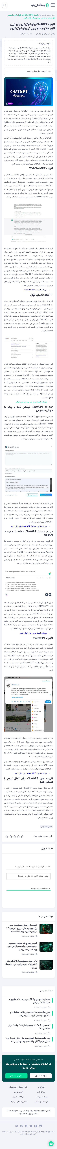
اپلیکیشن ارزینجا (41, 1097)
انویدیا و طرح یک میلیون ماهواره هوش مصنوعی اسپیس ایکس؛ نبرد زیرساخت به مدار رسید (22, 946)
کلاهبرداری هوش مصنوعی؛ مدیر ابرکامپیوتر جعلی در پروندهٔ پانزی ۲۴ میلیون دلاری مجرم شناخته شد (21, 928)
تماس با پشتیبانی (16, 1075)
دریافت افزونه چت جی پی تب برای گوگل (31, 402)
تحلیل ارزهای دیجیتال (18, 1101)
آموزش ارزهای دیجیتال (43, 34)
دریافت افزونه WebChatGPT (35, 290)
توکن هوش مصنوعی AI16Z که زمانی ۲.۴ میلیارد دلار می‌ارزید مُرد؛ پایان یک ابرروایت (21, 964)
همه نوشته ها (45, 15)
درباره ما (41, 1087)
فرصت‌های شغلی (41, 1101)
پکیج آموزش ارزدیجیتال (18, 1087)
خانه (53, 15)
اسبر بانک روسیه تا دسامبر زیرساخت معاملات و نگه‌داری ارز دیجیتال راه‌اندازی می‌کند (30, 1014)
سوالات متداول (40, 1075)
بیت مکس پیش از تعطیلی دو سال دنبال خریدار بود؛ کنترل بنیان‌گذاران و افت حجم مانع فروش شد (28, 1040)
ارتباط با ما (41, 1092)
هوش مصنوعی (46, 826)
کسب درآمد (18, 1092)
